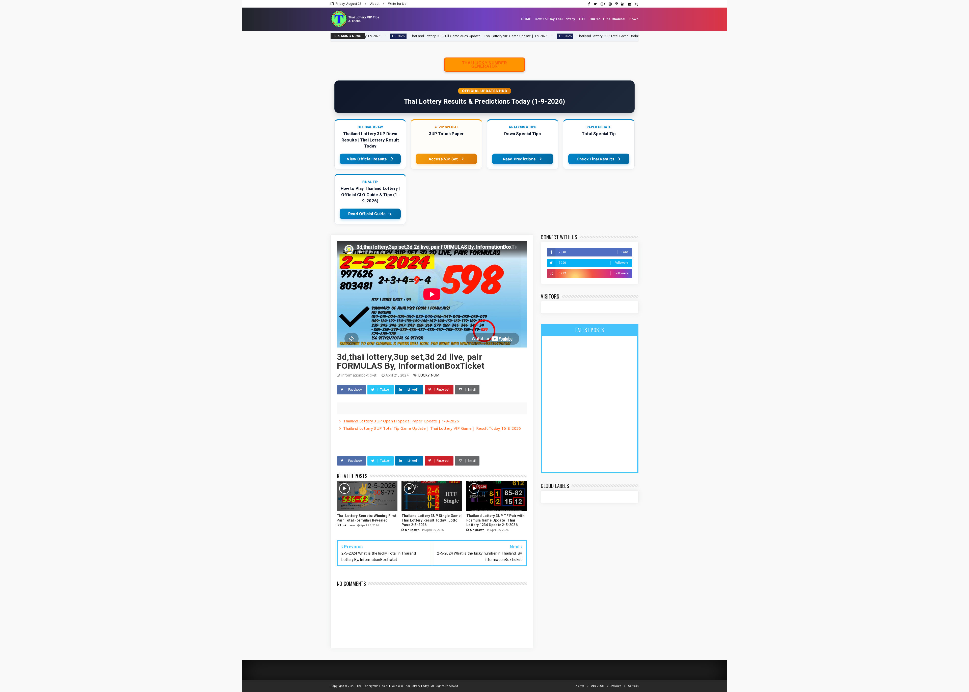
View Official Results (367, 159)
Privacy (616, 685)
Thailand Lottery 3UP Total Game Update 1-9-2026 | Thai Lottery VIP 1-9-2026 (574, 36)
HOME (526, 19)
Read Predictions (519, 159)
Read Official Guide (367, 213)
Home (580, 685)
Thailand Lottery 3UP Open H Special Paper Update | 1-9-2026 (401, 420)
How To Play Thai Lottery (555, 19)
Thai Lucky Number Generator (484, 64)
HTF (582, 19)
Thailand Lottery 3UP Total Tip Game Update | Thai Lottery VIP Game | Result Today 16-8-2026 (432, 428)
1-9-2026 (502, 36)
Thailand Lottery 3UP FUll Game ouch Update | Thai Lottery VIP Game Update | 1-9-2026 (416, 36)
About (375, 4)
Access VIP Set (443, 159)
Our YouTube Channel (607, 19)
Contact (633, 685)
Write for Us (397, 4)
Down (633, 19)
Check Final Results (595, 159)
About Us (597, 685)
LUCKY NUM (428, 375)
